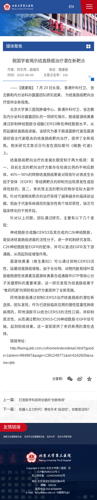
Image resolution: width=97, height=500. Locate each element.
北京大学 (56, 447)
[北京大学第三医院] (18, 6)
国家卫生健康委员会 (13, 447)
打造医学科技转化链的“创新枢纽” (45, 404)
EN (71, 7)
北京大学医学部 (71, 447)
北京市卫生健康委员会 (37, 447)
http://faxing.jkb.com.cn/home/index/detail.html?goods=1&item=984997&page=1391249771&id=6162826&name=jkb (48, 360)
